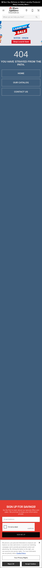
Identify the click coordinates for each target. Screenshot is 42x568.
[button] (3, 10)
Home (21, 73)
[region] (21, 554)
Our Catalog (21, 82)
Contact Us (21, 92)
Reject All (11, 564)
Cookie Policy (21, 553)
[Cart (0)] (38, 10)
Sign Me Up (21, 535)
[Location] (26, 10)
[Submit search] (36, 17)
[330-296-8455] (32, 10)
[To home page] (13, 10)
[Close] (39, 542)
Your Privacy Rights (21, 558)
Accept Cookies (30, 564)
